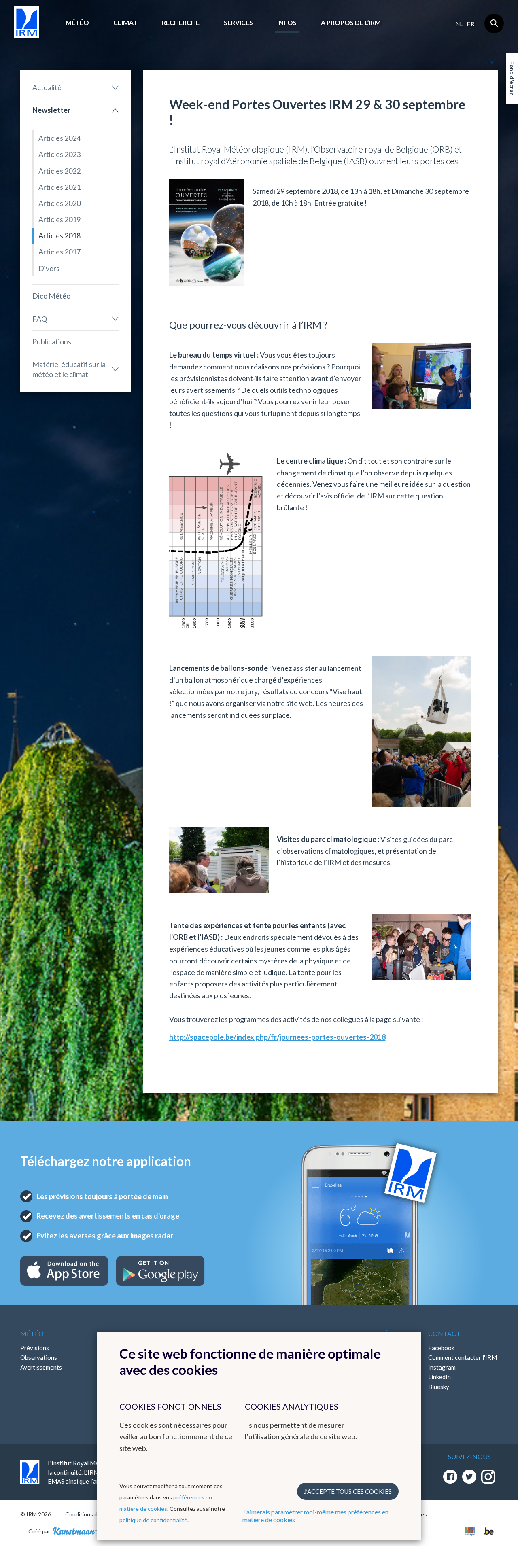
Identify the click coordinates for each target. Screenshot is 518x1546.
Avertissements (41, 1367)
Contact (444, 1333)
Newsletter (51, 110)
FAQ (39, 318)
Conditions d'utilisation (94, 1514)
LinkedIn (439, 1377)
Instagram (442, 1367)
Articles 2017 (59, 251)
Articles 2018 (59, 235)
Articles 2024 (59, 138)
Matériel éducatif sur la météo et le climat (69, 369)
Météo (77, 22)
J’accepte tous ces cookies (348, 1491)
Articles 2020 (59, 203)
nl (459, 24)
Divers (48, 268)
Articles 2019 (59, 219)
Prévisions (34, 1347)
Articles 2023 (59, 154)
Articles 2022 (59, 170)
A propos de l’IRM (351, 22)
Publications (51, 341)
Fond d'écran (512, 78)
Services (238, 22)
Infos (287, 22)
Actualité (47, 87)
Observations (38, 1357)
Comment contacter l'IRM (462, 1357)
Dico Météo (51, 295)
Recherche (181, 22)
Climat (125, 22)
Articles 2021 (59, 186)
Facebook (441, 1347)
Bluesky (438, 1386)
